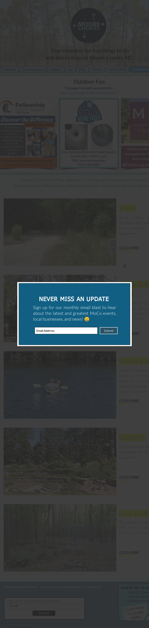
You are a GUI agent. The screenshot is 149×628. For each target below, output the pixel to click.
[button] (125, 266)
